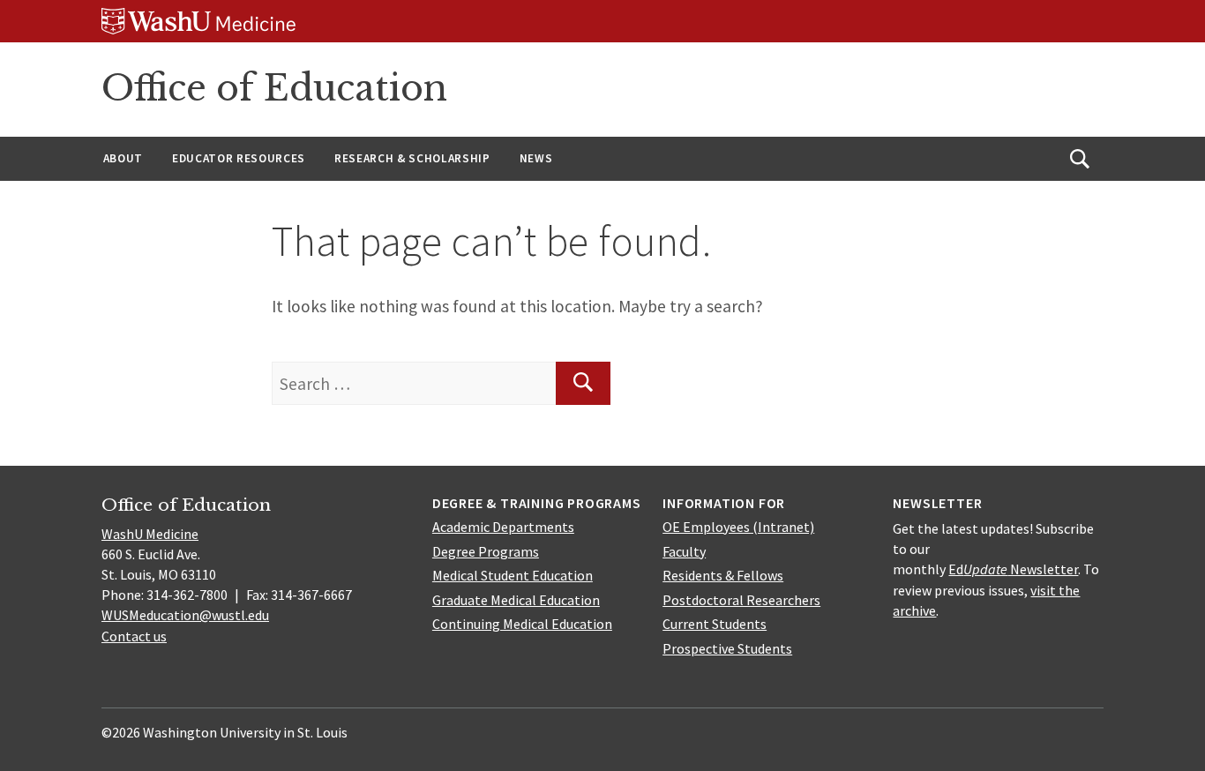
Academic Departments (503, 526)
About (123, 158)
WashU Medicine (149, 534)
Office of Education (274, 88)
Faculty (684, 551)
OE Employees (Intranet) (738, 526)
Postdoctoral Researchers (741, 600)
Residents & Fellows (722, 575)
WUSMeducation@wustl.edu (185, 615)
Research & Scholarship (412, 158)
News (536, 158)
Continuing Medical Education (522, 624)
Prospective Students (727, 648)
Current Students (714, 624)
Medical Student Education (512, 575)
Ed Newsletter (1013, 569)
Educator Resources (238, 158)
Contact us (134, 636)
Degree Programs (485, 551)
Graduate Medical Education (516, 600)
